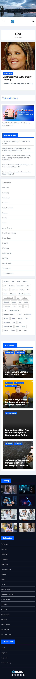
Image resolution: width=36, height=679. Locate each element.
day (28, 290)
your (25, 330)
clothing (6, 290)
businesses (20, 285)
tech (27, 318)
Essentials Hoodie (8, 298)
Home (16, 37)
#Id (13, 281)
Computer (6, 198)
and (5, 285)
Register (4, 653)
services (6, 318)
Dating (22, 290)
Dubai (5, 294)
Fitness (14, 302)
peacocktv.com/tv (9, 314)
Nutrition (5, 248)
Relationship (8, 73)
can (28, 285)
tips (20, 322)
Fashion (5, 213)
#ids (18, 281)
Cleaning (5, 193)
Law (20, 306)
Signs (13, 318)
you (20, 330)
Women (13, 330)
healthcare (7, 306)
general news (7, 228)
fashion (25, 298)
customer (14, 290)
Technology (6, 268)
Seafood (5, 258)
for (20, 302)
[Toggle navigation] (3, 21)
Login (3, 648)
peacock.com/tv (14, 310)
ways (23, 326)
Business (5, 188)
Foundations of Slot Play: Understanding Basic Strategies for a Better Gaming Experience (16, 158)
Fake (18, 298)
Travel (17, 326)
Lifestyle (5, 243)
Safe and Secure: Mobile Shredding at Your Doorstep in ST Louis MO (17, 166)
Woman (6, 330)
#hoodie (6, 281)
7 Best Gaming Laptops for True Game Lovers (16, 373)
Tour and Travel (7, 273)
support (20, 318)
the (14, 322)
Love (26, 306)
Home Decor (6, 238)
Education (6, 203)
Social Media (7, 263)
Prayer (19, 314)
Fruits (4, 218)
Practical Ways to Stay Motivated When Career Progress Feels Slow (16, 149)
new (5, 310)
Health (26, 302)
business (11, 285)
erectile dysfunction (24, 294)
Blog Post (4, 658)
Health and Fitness (9, 233)
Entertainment (7, 208)
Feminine (6, 302)
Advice (25, 281)
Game (4, 223)
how (14, 306)
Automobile (6, 183)
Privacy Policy (6, 663)
